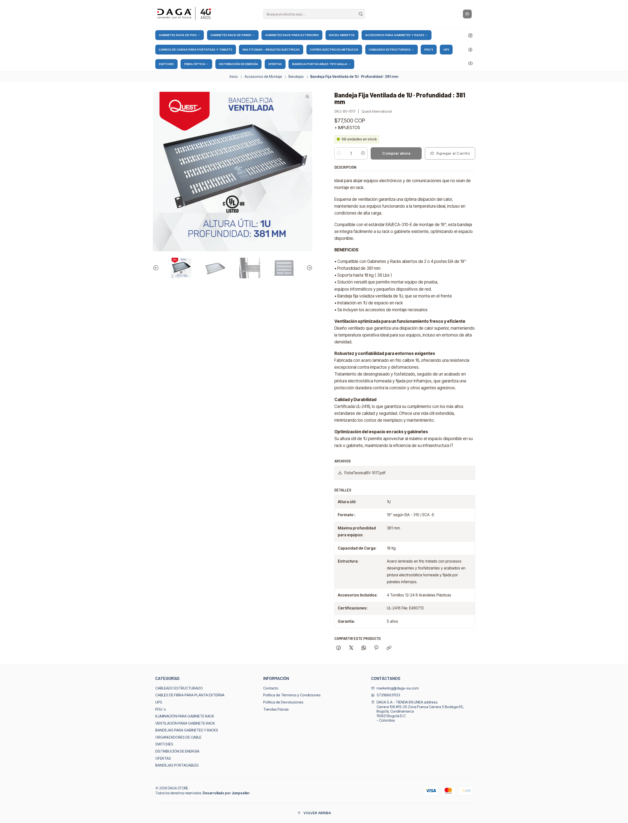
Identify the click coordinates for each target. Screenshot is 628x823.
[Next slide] (309, 268)
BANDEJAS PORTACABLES (177, 765)
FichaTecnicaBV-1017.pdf (364, 473)
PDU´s (160, 709)
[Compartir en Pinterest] (376, 648)
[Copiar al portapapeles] (389, 648)
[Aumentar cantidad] (362, 153)
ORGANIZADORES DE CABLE (178, 737)
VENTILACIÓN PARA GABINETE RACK (185, 723)
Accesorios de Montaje (263, 76)
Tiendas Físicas (276, 709)
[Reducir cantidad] (339, 153)
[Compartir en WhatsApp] (363, 648)
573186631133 (388, 695)
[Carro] (467, 14)
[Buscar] (360, 14)
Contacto (270, 688)
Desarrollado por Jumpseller (226, 793)
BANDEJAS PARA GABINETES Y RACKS (186, 730)
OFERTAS (163, 758)
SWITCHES (164, 744)
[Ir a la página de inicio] (185, 14)
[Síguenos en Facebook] (470, 49)
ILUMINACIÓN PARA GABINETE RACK (184, 716)
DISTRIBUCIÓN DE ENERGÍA (177, 751)
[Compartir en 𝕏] (351, 648)
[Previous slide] (156, 268)
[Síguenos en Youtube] (470, 63)
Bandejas (296, 76)
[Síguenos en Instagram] (470, 35)
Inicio (234, 76)
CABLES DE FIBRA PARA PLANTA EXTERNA (189, 695)
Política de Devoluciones (283, 702)
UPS (158, 702)
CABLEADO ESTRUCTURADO (179, 688)
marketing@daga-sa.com (398, 688)
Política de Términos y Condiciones (292, 695)
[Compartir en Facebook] (338, 648)
